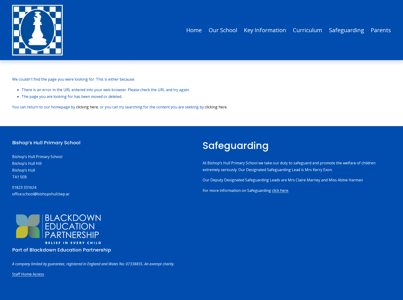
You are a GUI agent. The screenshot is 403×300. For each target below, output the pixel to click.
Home (194, 30)
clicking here (87, 107)
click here (280, 190)
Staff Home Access (28, 274)
